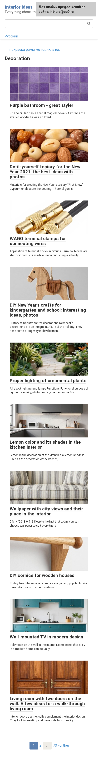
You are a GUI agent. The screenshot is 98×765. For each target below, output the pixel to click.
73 (55, 745)
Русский (11, 36)
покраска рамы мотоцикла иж (35, 49)
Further (63, 745)
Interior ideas (19, 7)
